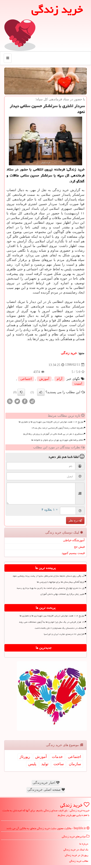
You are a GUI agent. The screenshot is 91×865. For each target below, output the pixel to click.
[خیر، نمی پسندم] (21, 392)
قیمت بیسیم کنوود (73, 553)
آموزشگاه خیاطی (74, 540)
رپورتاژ (25, 757)
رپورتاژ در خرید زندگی (76, 855)
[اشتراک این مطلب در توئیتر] (17, 401)
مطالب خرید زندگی (78, 860)
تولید (44, 764)
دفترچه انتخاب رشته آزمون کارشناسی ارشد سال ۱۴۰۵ (57, 428)
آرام (59, 379)
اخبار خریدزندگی (44, 782)
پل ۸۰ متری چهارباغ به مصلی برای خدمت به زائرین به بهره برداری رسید (50, 588)
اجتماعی (26, 379)
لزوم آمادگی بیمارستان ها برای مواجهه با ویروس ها (60, 582)
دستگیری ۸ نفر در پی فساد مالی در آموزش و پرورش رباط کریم (53, 434)
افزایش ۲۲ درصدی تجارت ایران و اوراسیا (64, 634)
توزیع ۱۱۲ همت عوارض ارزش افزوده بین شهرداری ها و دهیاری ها (51, 421)
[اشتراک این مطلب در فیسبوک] (24, 401)
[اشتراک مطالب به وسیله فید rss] (10, 401)
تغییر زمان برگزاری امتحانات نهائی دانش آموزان (62, 594)
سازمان (75, 764)
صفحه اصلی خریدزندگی (45, 789)
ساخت (58, 764)
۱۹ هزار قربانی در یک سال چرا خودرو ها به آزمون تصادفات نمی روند (51, 622)
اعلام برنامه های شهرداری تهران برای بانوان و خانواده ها (57, 440)
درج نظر (74, 520)
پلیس (32, 764)
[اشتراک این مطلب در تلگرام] (32, 401)
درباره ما (83, 843)
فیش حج (79, 546)
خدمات (57, 757)
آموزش (44, 379)
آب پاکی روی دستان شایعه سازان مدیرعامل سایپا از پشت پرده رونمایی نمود (48, 576)
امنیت (78, 383)
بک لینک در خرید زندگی (75, 849)
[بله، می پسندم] (41, 392)
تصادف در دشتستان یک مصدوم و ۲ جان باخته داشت (59, 628)
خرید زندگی (69, 353)
